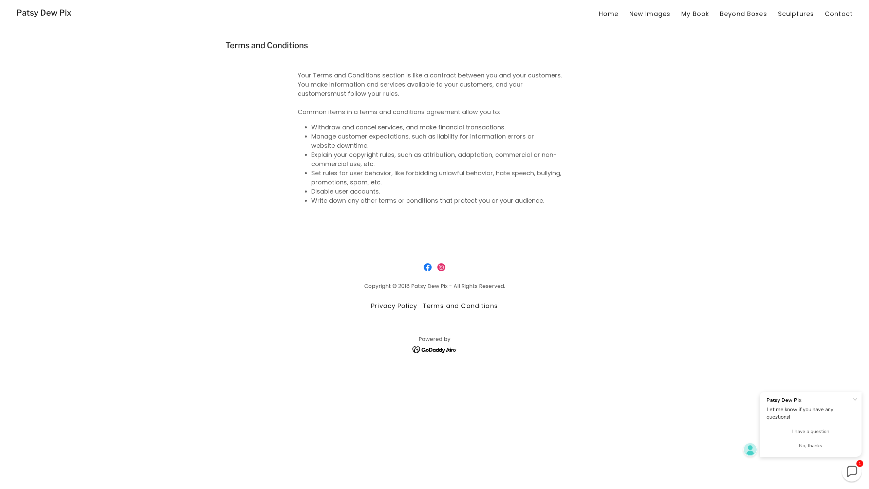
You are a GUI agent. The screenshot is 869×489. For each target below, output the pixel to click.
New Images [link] (649, 14)
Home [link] (608, 14)
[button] (852, 472)
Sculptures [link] (796, 14)
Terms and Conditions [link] (460, 306)
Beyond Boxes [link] (743, 14)
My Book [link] (695, 14)
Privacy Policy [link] (394, 306)
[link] (43, 13)
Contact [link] (839, 14)
